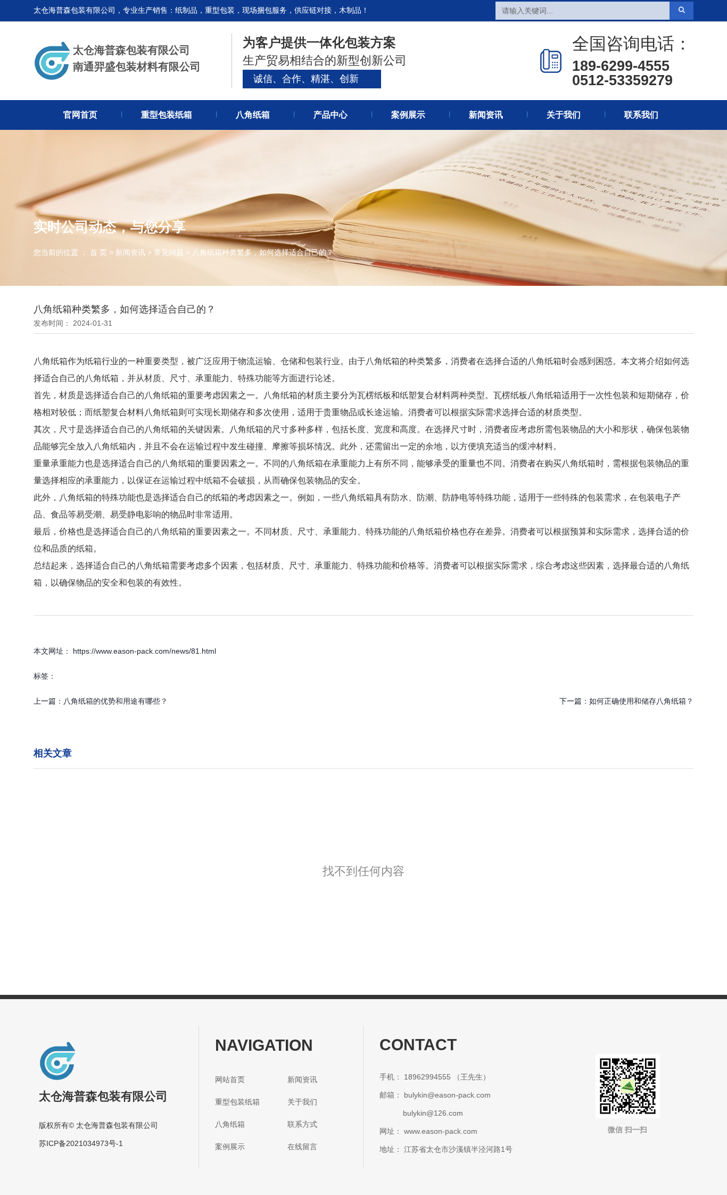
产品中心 (330, 114)
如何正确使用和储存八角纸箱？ (641, 701)
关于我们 (564, 114)
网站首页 (230, 1079)
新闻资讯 (486, 114)
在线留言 (302, 1146)
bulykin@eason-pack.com (447, 1095)
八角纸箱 (253, 114)
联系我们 (641, 114)
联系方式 (302, 1124)
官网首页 (80, 114)
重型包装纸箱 (166, 114)
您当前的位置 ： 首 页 (71, 252)
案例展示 (408, 114)
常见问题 (169, 252)
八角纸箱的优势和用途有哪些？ (115, 701)
